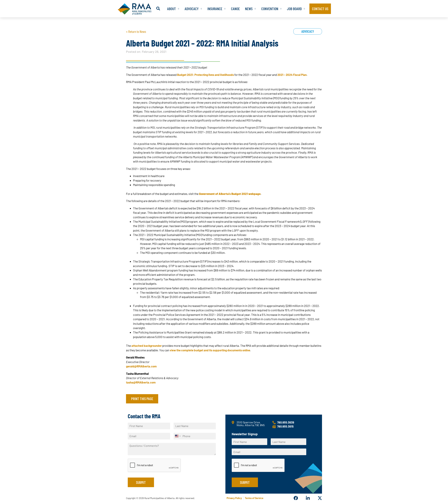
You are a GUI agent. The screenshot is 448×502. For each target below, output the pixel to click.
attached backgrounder (146, 345)
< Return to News (136, 31)
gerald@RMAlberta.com (141, 366)
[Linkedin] (308, 498)
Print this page (142, 398)
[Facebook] (296, 498)
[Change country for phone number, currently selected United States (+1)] (177, 436)
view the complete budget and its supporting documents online (210, 350)
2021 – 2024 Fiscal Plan (292, 74)
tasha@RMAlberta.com (141, 382)
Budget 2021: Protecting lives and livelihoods (205, 74)
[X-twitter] (320, 498)
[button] (158, 9)
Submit (141, 482)
